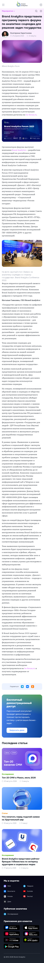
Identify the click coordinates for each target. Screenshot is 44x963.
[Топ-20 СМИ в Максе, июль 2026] (22, 765)
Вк (27, 686)
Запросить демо (16, 730)
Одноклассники (32, 686)
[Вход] (40, 4)
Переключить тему (41, 11)
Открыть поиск (36, 11)
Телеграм (22, 686)
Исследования (8, 774)
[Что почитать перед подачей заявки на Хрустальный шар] (22, 805)
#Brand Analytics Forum (10, 66)
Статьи (5, 813)
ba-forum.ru (31, 114)
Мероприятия (7, 11)
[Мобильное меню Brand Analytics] (3, 4)
